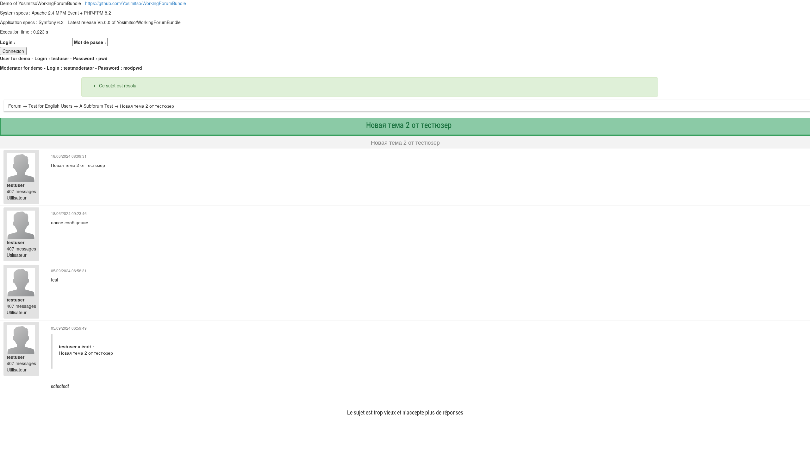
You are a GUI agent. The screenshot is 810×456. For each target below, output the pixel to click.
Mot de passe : (90, 42)
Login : (8, 42)
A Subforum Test (96, 106)
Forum (15, 106)
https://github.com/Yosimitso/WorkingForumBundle (135, 3)
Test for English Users (50, 106)
